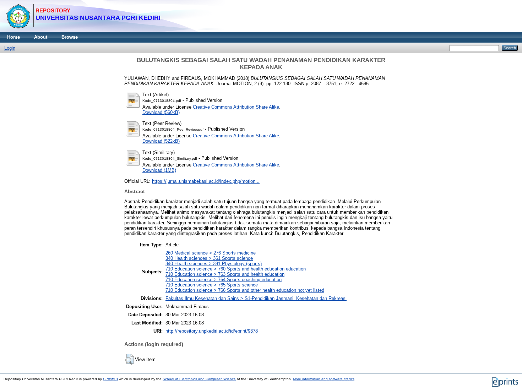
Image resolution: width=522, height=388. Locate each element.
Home (13, 37)
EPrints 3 (110, 379)
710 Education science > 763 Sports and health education (224, 274)
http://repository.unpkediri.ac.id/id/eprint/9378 (211, 331)
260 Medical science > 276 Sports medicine (210, 253)
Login (9, 48)
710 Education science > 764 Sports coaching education (223, 279)
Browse (69, 37)
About (40, 37)
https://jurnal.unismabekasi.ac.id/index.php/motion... (206, 181)
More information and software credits (323, 379)
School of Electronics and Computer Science (199, 379)
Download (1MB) (159, 170)
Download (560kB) (161, 112)
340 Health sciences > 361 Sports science (209, 258)
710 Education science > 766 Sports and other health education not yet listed (244, 290)
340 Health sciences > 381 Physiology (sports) (213, 263)
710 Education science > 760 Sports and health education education (235, 269)
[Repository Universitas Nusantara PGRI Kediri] (83, 30)
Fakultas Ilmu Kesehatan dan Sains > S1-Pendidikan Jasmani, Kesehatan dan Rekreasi (256, 298)
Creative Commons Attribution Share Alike (236, 107)
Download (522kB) (161, 141)
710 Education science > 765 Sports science (211, 285)
